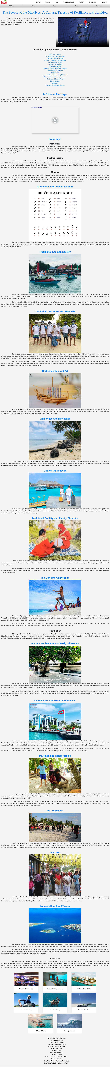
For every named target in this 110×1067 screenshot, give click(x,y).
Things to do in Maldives (56, 1042)
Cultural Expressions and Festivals (55, 60)
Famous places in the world (56, 1046)
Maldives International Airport (57, 1044)
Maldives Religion (56, 1059)
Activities (33, 6)
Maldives (11, 6)
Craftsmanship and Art (55, 62)
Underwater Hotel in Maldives (57, 1038)
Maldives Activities (56, 1048)
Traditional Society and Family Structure (55, 68)
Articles (47, 2)
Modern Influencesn (55, 66)
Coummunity (92, 2)
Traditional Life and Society (55, 58)
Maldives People (57, 1055)
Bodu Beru (55, 83)
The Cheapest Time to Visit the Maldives (56, 1057)
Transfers (99, 6)
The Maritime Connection (55, 70)
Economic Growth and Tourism (55, 85)
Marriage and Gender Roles (55, 79)
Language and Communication (55, 56)
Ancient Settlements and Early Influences (55, 75)
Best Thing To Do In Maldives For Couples (57, 1061)
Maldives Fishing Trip (56, 1052)
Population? (55, 73)
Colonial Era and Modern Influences (55, 77)
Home (38, 2)
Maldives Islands (57, 1050)
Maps (56, 2)
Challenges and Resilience (55, 64)
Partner (81, 2)
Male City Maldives (57, 1040)
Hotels (55, 6)
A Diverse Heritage (55, 54)
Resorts (77, 6)
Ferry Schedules (69, 2)
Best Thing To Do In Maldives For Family (56, 1063)
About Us (104, 2)
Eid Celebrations (55, 81)
